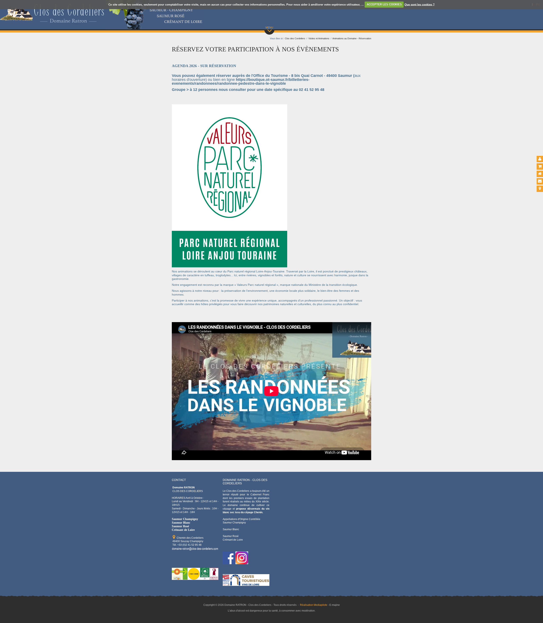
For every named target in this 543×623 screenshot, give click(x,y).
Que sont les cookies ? (419, 4)
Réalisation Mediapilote (313, 604)
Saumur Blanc (181, 522)
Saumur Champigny (185, 519)
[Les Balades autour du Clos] (172, 100)
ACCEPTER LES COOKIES (384, 4)
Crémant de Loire (183, 529)
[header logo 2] (52, 23)
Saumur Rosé (180, 526)
